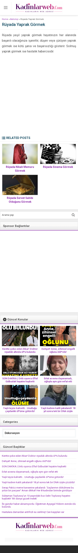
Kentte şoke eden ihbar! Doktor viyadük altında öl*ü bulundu (20, 350)
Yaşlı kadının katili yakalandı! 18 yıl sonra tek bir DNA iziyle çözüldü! (58, 411)
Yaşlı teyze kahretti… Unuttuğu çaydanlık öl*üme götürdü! (20, 410)
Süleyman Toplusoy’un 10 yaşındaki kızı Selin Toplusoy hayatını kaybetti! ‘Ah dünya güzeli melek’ (36, 497)
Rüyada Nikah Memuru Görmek (20, 168)
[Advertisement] (39, 95)
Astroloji (14, 19)
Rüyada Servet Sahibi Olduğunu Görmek (20, 199)
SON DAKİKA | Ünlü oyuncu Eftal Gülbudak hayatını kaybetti (20, 380)
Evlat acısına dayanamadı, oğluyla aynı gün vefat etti (58, 380)
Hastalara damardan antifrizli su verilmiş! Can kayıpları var (33, 512)
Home (5, 19)
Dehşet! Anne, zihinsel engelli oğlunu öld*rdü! (58, 350)
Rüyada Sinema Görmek (58, 166)
